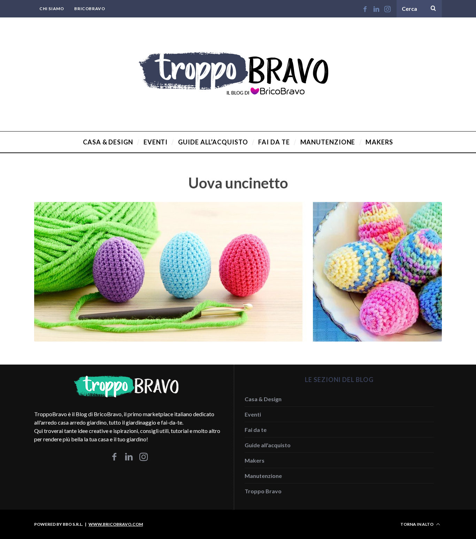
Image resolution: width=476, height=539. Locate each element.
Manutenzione (263, 475)
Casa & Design (263, 399)
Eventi (253, 414)
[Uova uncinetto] (238, 339)
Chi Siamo (51, 8)
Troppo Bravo (263, 491)
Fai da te (256, 429)
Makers (254, 460)
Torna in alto (417, 524)
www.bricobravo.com (116, 524)
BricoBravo (89, 8)
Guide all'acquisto (268, 445)
